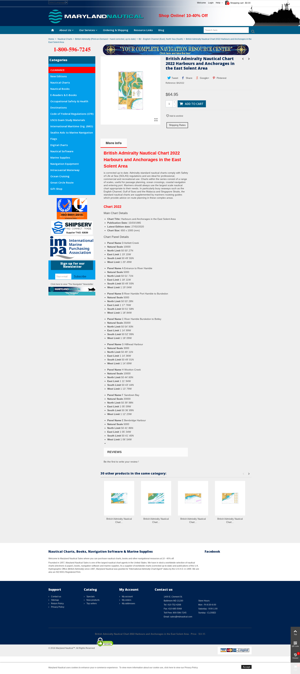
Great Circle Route (62, 182)
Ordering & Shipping (115, 30)
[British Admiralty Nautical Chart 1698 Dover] (230, 498)
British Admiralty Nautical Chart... (119, 521)
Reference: (171, 83)
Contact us (56, 596)
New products (92, 600)
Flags (53, 138)
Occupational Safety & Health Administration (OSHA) (69, 101)
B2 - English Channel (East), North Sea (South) (161, 39)
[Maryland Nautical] (96, 16)
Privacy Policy (57, 607)
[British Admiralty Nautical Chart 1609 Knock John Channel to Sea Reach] (156, 498)
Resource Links (143, 30)
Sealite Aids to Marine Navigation (71, 132)
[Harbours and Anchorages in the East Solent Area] (130, 123)
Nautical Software (61, 151)
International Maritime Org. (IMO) (71, 126)
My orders (126, 600)
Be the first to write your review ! (121, 461)
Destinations (58, 107)
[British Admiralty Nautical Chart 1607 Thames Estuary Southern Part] (119, 498)
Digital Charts (59, 145)
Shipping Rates (177, 125)
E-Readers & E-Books (63, 95)
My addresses (128, 603)
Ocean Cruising (59, 176)
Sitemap (55, 600)
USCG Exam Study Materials (67, 120)
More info (114, 143)
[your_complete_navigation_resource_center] (150, 49)
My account (127, 596)
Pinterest (221, 78)
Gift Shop (56, 188)
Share (188, 78)
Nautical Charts (65, 39)
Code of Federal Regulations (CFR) (71, 113)
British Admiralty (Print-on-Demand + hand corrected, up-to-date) (105, 39)
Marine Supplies (60, 157)
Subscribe (80, 276)
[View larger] (156, 120)
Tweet (174, 78)
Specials (90, 596)
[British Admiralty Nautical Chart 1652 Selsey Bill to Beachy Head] (193, 498)
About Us (65, 30)
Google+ (204, 78)
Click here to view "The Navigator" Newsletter (72, 284)
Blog (161, 30)
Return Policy (57, 603)
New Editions (58, 76)
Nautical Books (60, 88)
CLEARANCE (57, 70)
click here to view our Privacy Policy (181, 667)
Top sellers (91, 603)
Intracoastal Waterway (65, 170)
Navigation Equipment (64, 163)
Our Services (87, 30)
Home (51, 39)
